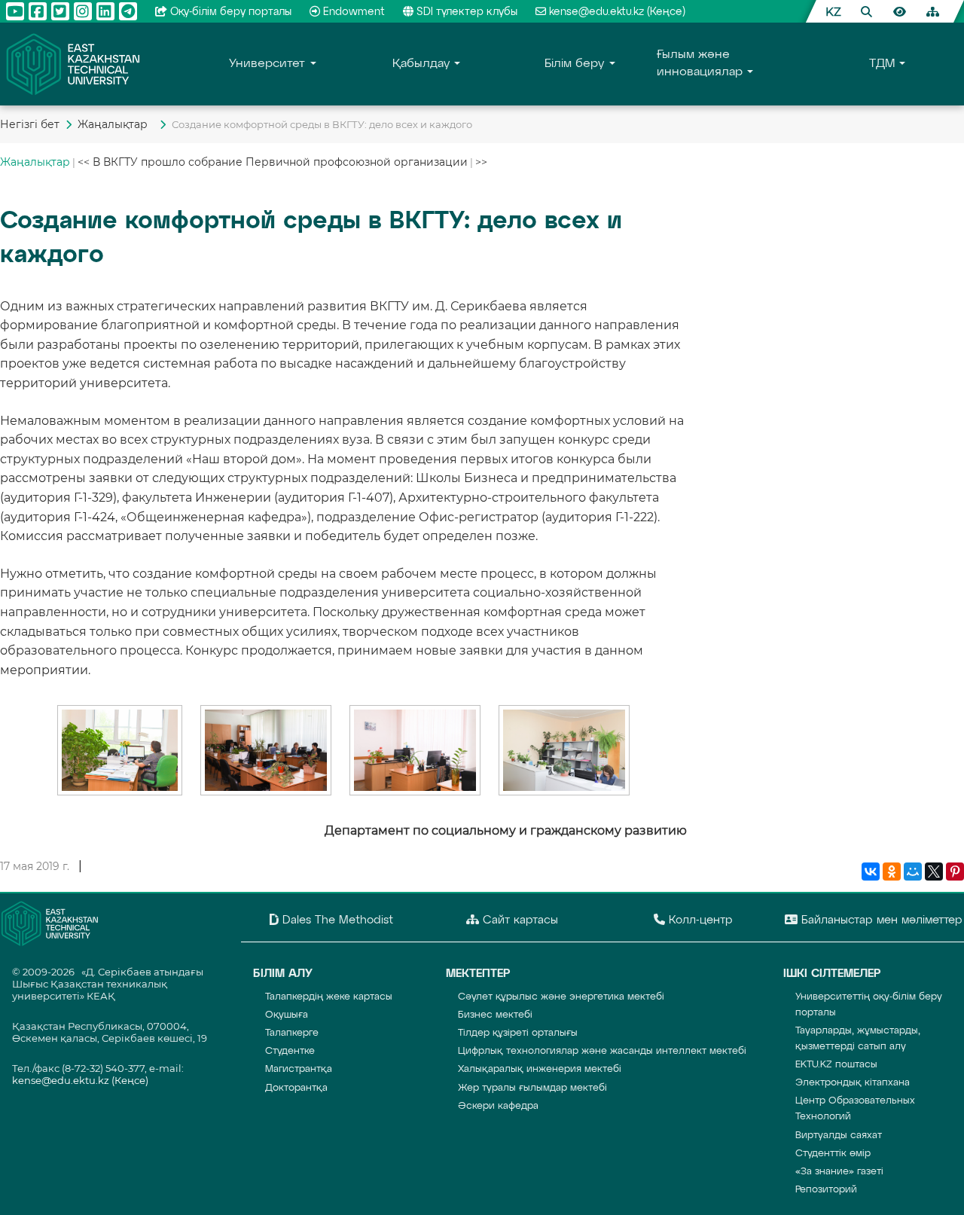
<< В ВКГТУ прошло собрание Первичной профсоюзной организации (273, 162)
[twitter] (60, 11)
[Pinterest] (955, 872)
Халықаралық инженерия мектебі (539, 1069)
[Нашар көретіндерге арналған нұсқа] (899, 11)
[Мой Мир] (913, 872)
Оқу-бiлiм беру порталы (230, 12)
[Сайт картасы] (932, 11)
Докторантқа (296, 1088)
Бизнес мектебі (495, 1015)
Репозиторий (826, 1190)
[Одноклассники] (892, 872)
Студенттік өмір (833, 1154)
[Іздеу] (866, 11)
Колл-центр (699, 920)
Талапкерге (292, 1033)
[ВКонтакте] (871, 872)
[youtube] (15, 11)
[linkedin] (105, 11)
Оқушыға (286, 1015)
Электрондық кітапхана (852, 1083)
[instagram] (83, 11)
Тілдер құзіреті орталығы (518, 1033)
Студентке (290, 1051)
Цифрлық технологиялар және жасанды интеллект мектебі (602, 1051)
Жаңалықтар (116, 124)
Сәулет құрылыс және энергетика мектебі (561, 997)
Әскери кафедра (498, 1106)
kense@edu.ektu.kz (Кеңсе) (617, 12)
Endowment (354, 12)
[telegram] (128, 11)
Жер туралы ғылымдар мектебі (532, 1088)
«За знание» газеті (839, 1172)
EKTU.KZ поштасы (836, 1065)
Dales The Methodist (336, 920)
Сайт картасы (518, 920)
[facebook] (38, 11)
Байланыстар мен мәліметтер (880, 920)
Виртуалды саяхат (838, 1135)
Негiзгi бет (29, 124)
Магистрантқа (298, 1069)
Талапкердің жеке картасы (328, 997)
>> (481, 162)
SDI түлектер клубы (466, 12)
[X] (934, 872)
